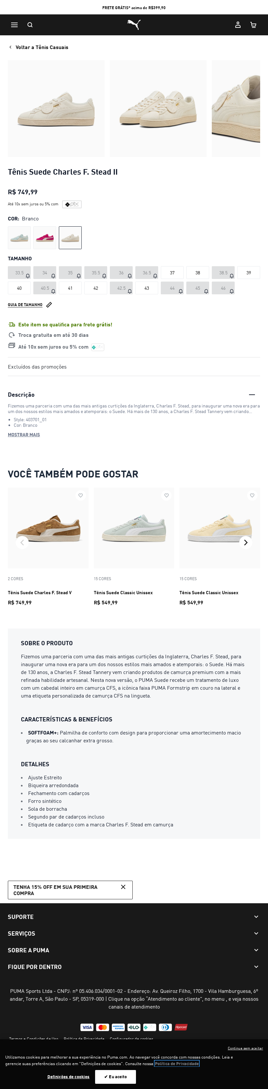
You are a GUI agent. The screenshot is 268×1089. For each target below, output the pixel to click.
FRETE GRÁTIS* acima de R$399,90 (134, 7)
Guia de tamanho (25, 304)
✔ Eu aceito (115, 1076)
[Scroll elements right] (245, 542)
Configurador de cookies (131, 1038)
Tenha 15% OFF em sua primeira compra (55, 890)
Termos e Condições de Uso (34, 1038)
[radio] (19, 237)
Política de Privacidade (84, 1038)
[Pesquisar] (30, 24)
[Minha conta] (237, 24)
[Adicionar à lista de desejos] (80, 495)
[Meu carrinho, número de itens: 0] (253, 24)
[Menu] (14, 24)
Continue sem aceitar (245, 1048)
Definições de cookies (68, 1076)
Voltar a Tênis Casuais (42, 47)
